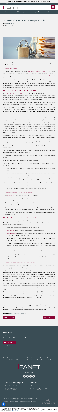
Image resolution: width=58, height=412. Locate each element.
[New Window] (48, 402)
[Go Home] (4, 12)
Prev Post (9, 317)
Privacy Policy (49, 358)
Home (5, 358)
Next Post (49, 317)
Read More (9, 342)
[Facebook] (27, 376)
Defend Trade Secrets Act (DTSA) (14, 94)
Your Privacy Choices (19, 405)
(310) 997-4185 (22, 3)
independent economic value (36, 71)
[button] (3, 404)
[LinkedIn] (33, 376)
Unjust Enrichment (12, 233)
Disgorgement (10, 230)
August (23, 12)
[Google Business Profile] (24, 376)
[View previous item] (4, 346)
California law (10, 195)
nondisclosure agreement (47, 75)
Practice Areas (17, 358)
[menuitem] (5, 358)
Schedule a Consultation (9, 3)
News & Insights (11, 12)
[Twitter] (30, 376)
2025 (18, 12)
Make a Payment (48, 3)
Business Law (22, 313)
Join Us (37, 358)
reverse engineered (36, 81)
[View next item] (9, 346)
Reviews (24, 358)
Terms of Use (42, 358)
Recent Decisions (14, 313)
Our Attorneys (10, 358)
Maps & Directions (10, 389)
